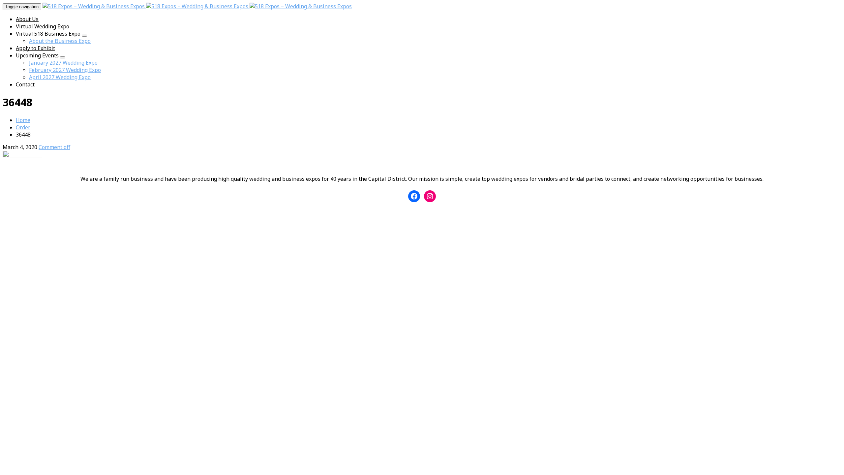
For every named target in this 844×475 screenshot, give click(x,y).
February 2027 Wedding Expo (65, 70)
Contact (25, 84)
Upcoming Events (38, 55)
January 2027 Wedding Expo (63, 62)
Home (23, 120)
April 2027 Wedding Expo (60, 77)
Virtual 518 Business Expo (49, 33)
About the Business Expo (60, 41)
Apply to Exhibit (35, 48)
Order (23, 127)
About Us (27, 19)
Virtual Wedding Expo (42, 26)
